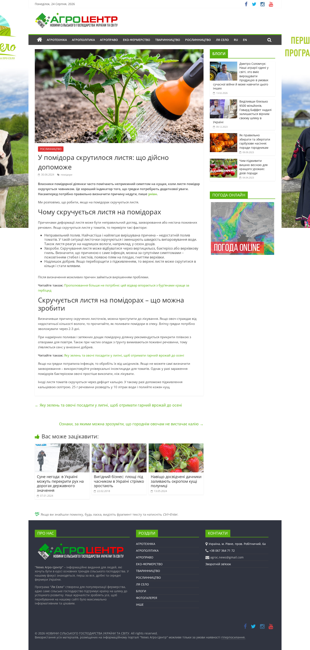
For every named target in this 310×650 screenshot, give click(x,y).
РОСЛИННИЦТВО (198, 40)
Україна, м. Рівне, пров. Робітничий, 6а (237, 544)
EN (245, 40)
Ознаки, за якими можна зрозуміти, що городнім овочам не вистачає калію (131, 423)
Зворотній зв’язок (218, 564)
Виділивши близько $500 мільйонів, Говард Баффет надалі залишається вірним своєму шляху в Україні (242, 111)
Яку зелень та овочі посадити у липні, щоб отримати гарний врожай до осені (124, 355)
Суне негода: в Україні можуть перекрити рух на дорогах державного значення (60, 483)
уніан (152, 194)
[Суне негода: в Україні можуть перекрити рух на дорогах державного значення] (62, 446)
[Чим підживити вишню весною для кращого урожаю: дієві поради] (223, 161)
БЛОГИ (218, 53)
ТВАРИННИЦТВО (167, 40)
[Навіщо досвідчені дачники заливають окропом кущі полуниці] (176, 446)
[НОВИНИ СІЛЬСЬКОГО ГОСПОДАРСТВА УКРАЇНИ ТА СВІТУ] (76, 14)
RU (236, 40)
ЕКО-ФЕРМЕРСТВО (136, 40)
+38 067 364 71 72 (222, 551)
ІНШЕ (140, 605)
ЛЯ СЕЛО (222, 40)
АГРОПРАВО (109, 40)
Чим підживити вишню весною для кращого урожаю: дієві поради (253, 167)
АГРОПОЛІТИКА (83, 40)
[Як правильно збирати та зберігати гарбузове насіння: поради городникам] (223, 135)
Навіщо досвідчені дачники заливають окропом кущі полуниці (176, 481)
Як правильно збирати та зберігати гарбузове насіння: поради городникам (254, 141)
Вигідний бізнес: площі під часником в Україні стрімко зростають (119, 481)
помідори (66, 174)
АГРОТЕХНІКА (57, 40)
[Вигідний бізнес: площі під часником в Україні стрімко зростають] (119, 446)
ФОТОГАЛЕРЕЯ (146, 598)
